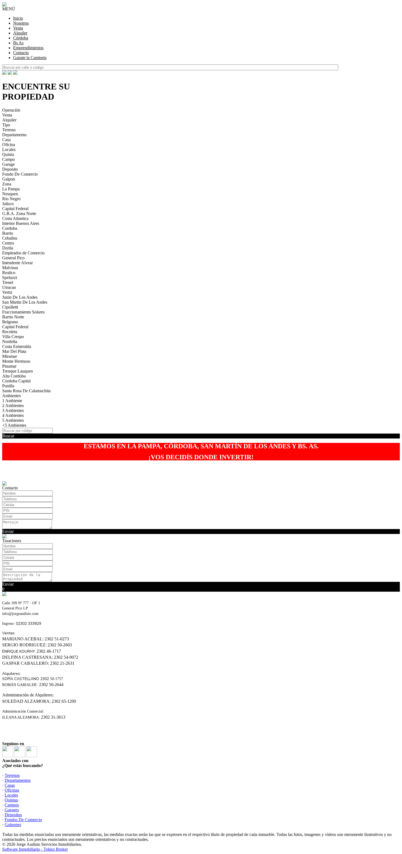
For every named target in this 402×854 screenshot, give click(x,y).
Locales (9, 149)
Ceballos (9, 238)
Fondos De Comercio (23, 819)
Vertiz (7, 292)
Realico (8, 272)
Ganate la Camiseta (29, 57)
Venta (18, 28)
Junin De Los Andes (19, 297)
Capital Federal (15, 208)
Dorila (7, 248)
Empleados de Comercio (23, 253)
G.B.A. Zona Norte (19, 213)
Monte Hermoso (16, 361)
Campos (12, 805)
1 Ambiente (12, 400)
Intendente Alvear (17, 262)
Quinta (8, 154)
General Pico (13, 257)
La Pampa (11, 189)
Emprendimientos (28, 47)
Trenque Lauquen (17, 371)
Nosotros (21, 23)
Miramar (9, 356)
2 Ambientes (13, 405)
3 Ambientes (13, 410)
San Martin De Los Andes (24, 302)
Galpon (8, 179)
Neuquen (10, 193)
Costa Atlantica (15, 218)
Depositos (13, 814)
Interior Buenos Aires (20, 223)
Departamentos (18, 780)
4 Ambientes (13, 415)
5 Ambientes (13, 420)
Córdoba (20, 38)
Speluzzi (9, 277)
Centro (8, 243)
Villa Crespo (13, 336)
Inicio (18, 18)
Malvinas (10, 267)
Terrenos (12, 775)
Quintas (11, 800)
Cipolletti (10, 307)
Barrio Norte (13, 317)
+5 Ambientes (14, 425)
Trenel (7, 282)
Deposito (10, 169)
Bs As (18, 42)
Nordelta (9, 341)
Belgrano (10, 321)
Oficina (8, 144)
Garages (12, 809)
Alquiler (20, 33)
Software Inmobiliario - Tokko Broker (35, 849)
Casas (10, 785)
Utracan (9, 287)
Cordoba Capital (16, 381)
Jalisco (8, 203)
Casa (6, 139)
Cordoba (9, 228)
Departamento (14, 134)
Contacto (21, 52)
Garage (8, 164)
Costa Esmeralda (16, 346)
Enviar (8, 531)
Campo (8, 159)
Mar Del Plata (14, 351)
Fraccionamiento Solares (23, 312)
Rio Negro (11, 198)
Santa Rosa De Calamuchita (26, 390)
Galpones (13, 824)
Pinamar (9, 366)
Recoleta (9, 331)
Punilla (8, 386)
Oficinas (12, 790)
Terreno (9, 129)
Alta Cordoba (14, 376)
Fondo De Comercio (20, 174)
